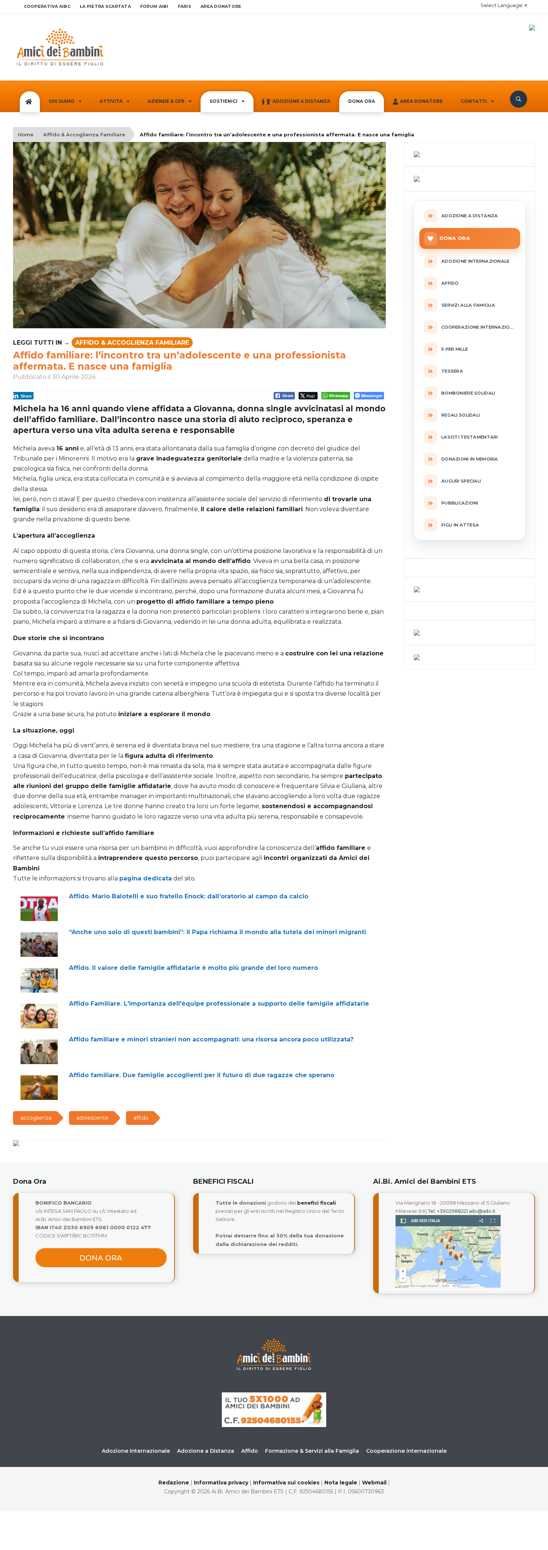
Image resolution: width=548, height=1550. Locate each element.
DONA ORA (361, 101)
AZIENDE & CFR (166, 101)
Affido (249, 1451)
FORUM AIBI (154, 6)
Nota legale (340, 1482)
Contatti (474, 101)
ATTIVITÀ (111, 101)
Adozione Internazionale (136, 1451)
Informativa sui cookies (286, 1482)
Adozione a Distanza (301, 101)
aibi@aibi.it (482, 1211)
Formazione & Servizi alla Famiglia (312, 1451)
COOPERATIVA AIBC (47, 6)
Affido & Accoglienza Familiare (84, 134)
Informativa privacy (221, 1482)
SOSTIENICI (223, 101)
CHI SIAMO (62, 101)
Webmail (374, 1482)
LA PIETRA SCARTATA (105, 6)
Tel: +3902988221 (448, 1211)
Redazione (173, 1482)
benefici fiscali (316, 1203)
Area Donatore (421, 101)
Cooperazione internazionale (406, 1451)
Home (26, 134)
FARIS (184, 6)
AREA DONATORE (221, 6)
